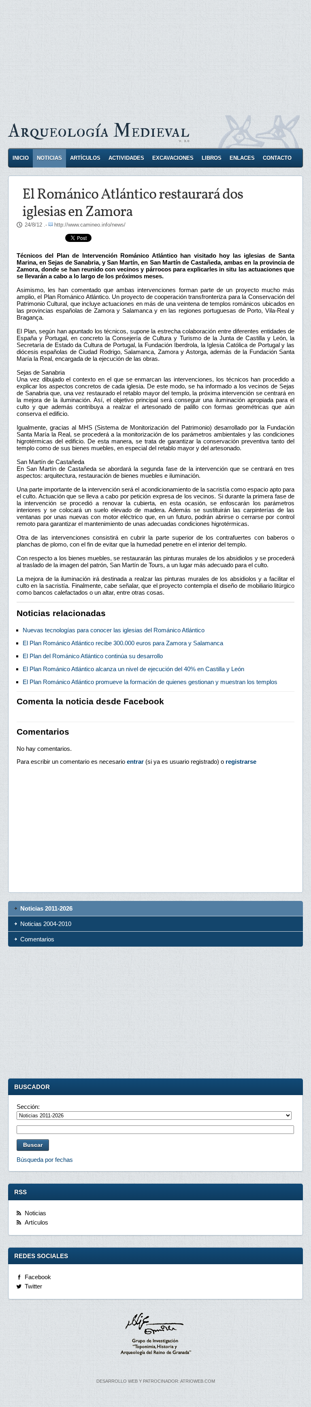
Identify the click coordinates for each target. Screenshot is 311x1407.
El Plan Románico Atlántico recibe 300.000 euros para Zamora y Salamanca (123, 643)
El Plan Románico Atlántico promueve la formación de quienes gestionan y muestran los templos (150, 681)
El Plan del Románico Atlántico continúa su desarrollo (93, 656)
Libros (212, 158)
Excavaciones (173, 158)
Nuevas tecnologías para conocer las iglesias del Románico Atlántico (113, 630)
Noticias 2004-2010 (45, 923)
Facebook (38, 1277)
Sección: (28, 1106)
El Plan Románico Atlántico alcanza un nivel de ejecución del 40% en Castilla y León (133, 668)
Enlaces (242, 158)
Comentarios (37, 939)
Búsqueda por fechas (45, 1159)
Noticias (49, 158)
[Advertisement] (155, 56)
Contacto (277, 158)
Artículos (85, 158)
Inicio (21, 158)
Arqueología (99, 130)
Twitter (33, 1286)
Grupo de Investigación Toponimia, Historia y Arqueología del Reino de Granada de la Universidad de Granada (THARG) (155, 1335)
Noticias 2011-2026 (46, 908)
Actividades (126, 158)
